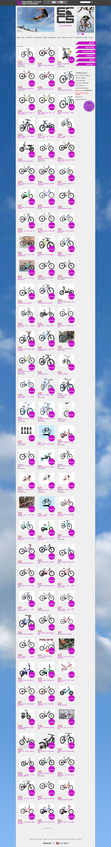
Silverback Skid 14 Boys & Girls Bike (46, 586)
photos (64, 37)
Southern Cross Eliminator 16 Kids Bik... (26, 681)
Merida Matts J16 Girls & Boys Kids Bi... (26, 208)
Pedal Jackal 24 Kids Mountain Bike (26, 586)
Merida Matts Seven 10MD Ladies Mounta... (66, 610)
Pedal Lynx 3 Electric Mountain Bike (46, 728)
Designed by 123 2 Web (35, 839)
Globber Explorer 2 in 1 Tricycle (46, 467)
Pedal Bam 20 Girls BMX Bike (25, 563)
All (18, 46)
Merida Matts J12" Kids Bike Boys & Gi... (46, 539)
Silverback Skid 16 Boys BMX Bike (46, 823)
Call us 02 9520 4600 (65, 26)
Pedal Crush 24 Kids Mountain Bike (46, 633)
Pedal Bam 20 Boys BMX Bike (25, 634)
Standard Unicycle (62, 419)
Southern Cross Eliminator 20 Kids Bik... (46, 681)
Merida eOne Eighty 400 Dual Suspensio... (46, 184)
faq (59, 37)
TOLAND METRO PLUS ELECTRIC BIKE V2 (26, 775)
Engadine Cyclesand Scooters (31, 3)
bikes (91, 43)
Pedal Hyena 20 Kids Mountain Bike (46, 562)
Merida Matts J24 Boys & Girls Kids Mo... (46, 208)
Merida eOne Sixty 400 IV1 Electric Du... (26, 184)
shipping (90, 56)
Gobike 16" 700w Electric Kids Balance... (66, 302)
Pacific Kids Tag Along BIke (45, 656)
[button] (80, 34)
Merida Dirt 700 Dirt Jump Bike (45, 277)
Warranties (78, 37)
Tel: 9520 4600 (71, 839)
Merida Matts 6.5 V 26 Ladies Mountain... (26, 539)
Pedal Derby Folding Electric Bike (46, 326)
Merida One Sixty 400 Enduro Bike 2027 (66, 775)
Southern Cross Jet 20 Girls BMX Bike (26, 515)
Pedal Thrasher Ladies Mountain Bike (26, 610)
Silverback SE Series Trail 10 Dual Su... (26, 231)
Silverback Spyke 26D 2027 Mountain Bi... (46, 350)
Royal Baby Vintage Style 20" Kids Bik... (26, 490)
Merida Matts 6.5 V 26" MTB (65, 634)
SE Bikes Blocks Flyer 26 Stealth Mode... (66, 395)
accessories (88, 51)
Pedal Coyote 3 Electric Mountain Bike (66, 137)
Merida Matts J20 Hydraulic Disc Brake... (46, 774)
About (85, 37)
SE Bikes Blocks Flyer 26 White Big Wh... (26, 419)
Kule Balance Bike (62, 705)
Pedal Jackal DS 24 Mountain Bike (46, 752)
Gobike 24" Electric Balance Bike (26, 752)
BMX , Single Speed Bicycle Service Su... (46, 444)
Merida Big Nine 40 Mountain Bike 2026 (26, 704)
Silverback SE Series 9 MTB (65, 90)
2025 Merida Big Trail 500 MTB (25, 88)
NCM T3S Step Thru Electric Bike (66, 728)
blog (90, 37)
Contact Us (79, 839)
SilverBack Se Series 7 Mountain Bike (66, 255)
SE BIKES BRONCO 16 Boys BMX (66, 443)
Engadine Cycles (47, 839)
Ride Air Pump (21, 443)
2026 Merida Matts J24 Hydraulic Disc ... (46, 66)
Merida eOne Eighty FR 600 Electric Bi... (66, 160)
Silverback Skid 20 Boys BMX (65, 799)
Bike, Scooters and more (59, 839)
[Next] (46, 828)
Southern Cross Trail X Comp (65, 348)
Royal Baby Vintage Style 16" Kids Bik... (46, 490)
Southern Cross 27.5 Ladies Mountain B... (26, 279)
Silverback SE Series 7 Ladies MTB (66, 113)
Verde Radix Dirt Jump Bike (65, 208)
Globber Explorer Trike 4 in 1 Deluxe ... (66, 64)
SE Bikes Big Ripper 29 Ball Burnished (46, 419)
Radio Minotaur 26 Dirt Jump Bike (66, 466)
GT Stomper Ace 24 (43, 374)
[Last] (49, 828)
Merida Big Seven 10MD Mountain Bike (66, 586)
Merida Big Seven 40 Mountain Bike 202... (46, 704)
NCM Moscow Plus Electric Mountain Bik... (26, 137)
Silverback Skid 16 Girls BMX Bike (66, 823)
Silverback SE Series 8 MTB (45, 303)
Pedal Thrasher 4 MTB (43, 610)
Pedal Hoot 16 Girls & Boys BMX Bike (66, 681)
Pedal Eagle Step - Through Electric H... (26, 326)
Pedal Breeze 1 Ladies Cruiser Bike (66, 326)
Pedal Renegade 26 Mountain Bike (66, 562)
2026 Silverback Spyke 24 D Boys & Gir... (66, 184)
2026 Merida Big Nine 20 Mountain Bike (46, 113)
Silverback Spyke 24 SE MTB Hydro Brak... (46, 159)
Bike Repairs (52, 37)
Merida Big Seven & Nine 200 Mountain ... (46, 231)
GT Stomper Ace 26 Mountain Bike (46, 255)
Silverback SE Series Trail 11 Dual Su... (26, 799)
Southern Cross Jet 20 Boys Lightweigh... (66, 657)
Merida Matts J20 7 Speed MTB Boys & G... (66, 515)
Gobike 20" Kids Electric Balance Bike (46, 137)
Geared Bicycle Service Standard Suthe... (46, 515)
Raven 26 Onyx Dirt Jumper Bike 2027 (66, 752)
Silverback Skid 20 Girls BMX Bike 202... (26, 823)
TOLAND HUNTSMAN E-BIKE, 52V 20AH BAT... (26, 728)
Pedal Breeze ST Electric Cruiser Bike (26, 397)
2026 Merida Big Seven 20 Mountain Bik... (26, 113)
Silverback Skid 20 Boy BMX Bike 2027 (26, 350)
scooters (89, 47)
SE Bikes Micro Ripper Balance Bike (46, 395)
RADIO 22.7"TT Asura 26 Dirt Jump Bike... (26, 64)
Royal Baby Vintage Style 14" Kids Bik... (66, 490)
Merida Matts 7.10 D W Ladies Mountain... (66, 231)
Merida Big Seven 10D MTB (25, 303)
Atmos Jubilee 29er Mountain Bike (66, 537)
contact (70, 37)
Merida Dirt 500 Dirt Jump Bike (65, 277)
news (91, 60)
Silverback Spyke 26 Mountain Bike (46, 799)
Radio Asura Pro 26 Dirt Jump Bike (26, 466)
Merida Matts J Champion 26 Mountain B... (26, 372)
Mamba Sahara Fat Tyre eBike (25, 161)
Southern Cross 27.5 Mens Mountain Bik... (26, 255)
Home (18, 37)
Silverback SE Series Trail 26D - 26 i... (46, 89)
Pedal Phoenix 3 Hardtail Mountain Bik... (26, 657)
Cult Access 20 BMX (63, 374)
